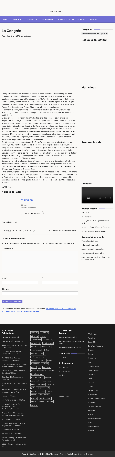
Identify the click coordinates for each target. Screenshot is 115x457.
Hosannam (35, 364)
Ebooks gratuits (37, 353)
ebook (47, 350)
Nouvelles (91, 402)
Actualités (91, 338)
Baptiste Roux (64, 367)
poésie (42, 391)
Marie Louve (46, 381)
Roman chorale (93, 426)
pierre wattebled (43, 388)
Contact (82, 19)
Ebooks (17, 19)
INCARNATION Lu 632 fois (11, 434)
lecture (51, 370)
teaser (33, 402)
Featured (91, 382)
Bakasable (14, 222)
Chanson (91, 350)
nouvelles (41, 384)
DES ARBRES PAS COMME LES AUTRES (96, 227)
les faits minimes (37, 374)
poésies (50, 391)
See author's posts (32, 213)
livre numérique (36, 377)
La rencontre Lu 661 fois (10, 430)
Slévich (61, 375)
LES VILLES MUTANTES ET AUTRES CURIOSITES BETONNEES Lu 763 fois (11, 406)
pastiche (51, 384)
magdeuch (35, 381)
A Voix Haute (36, 340)
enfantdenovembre (38, 357)
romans (34, 398)
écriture (34, 405)
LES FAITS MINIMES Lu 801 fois (13, 400)
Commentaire (8, 248)
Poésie (90, 414)
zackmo (50, 402)
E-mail (45, 278)
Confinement (48, 343)
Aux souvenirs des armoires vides (94, 231)
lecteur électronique (38, 370)
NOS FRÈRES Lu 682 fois (11, 419)
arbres (43, 336)
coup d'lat (35, 346)
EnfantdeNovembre (66, 371)
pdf (32, 388)
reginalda (27, 36)
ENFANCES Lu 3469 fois (10, 337)
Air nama (34, 336)
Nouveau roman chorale (96, 398)
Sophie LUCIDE (45, 398)
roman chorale (44, 395)
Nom (4, 278)
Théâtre (91, 430)
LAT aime (46, 367)
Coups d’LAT (48, 19)
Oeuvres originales (94, 406)
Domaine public (93, 366)
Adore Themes (86, 454)
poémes (34, 391)
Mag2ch (48, 377)
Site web (5, 289)
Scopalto (62, 357)
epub (42, 360)
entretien (34, 360)
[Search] (111, 19)
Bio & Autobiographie (95, 346)
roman (33, 395)
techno (41, 402)
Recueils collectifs (94, 418)
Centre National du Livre (68, 337)
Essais (90, 378)
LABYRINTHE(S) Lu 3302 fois (12, 341)
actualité (34, 333)
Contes (90, 354)
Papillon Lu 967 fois (9, 396)
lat (39, 367)
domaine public (36, 350)
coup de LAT (46, 346)
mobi (33, 384)
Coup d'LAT (92, 358)
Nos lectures (92, 394)
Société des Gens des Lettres (70, 347)
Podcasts (32, 19)
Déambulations (87, 217)
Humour (45, 364)
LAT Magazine (93, 390)
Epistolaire (91, 374)
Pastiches (91, 410)
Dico (89, 362)
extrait (49, 360)
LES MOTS (85, 213)
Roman (90, 422)
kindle (33, 367)
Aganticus (44, 333)
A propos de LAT (66, 19)
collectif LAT (35, 343)
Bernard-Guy (48, 340)
